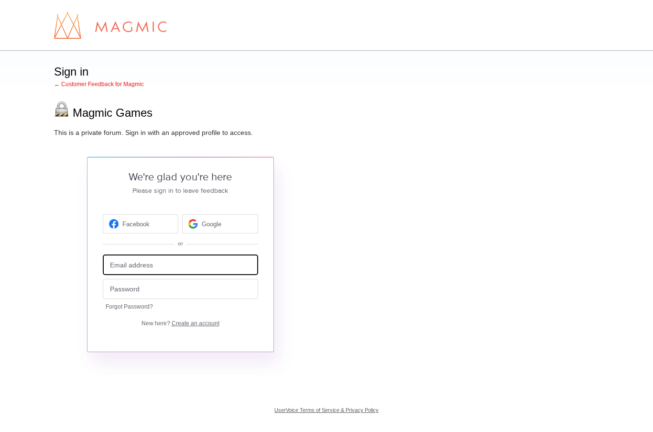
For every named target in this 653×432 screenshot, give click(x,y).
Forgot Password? (129, 306)
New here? (180, 323)
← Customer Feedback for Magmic (99, 84)
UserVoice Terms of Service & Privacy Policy (326, 410)
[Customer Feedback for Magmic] (110, 25)
